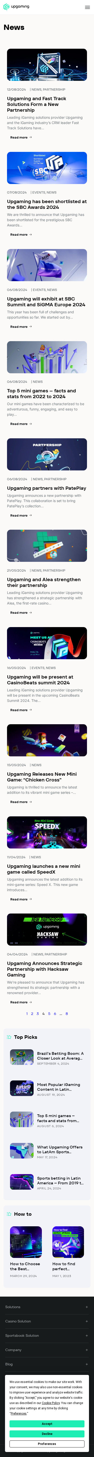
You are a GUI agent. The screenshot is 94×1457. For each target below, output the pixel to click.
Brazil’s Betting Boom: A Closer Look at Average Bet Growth (60, 1058)
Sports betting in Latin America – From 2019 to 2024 (60, 1183)
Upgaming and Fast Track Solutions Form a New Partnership (36, 104)
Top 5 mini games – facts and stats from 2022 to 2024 (41, 394)
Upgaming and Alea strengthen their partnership (44, 582)
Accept (47, 1424)
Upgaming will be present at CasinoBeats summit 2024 (40, 680)
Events (38, 192)
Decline (47, 1434)
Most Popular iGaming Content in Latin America (58, 1089)
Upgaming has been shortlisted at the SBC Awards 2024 (47, 204)
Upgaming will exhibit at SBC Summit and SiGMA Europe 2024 (46, 302)
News (36, 89)
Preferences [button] (19, 1413)
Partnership (54, 89)
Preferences (47, 1444)
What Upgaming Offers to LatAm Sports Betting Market (59, 1151)
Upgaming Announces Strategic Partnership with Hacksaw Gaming (44, 969)
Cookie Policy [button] (51, 1403)
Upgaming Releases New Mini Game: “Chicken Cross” (42, 777)
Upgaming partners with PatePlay (46, 488)
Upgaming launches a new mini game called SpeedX (43, 869)
